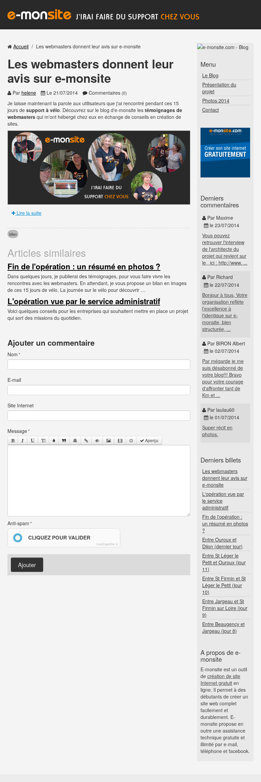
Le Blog (210, 75)
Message (17, 430)
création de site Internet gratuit (220, 679)
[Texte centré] (75, 440)
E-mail (14, 379)
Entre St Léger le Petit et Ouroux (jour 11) (224, 562)
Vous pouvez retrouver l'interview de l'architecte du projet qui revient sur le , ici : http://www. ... (224, 249)
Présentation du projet (219, 88)
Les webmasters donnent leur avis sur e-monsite (224, 478)
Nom (12, 354)
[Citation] (64, 440)
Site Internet (20, 405)
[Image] (109, 440)
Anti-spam (18, 523)
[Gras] (12, 440)
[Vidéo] (120, 440)
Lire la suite (28, 212)
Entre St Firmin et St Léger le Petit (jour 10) (224, 585)
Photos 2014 (215, 100)
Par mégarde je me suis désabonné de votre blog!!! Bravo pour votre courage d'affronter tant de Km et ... (223, 378)
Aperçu (151, 440)
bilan (13, 234)
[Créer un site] (225, 152)
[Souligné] (32, 440)
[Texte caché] (97, 440)
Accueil (21, 46)
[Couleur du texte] (54, 440)
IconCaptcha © (107, 544)
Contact (210, 109)
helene (28, 92)
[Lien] (86, 440)
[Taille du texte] (43, 440)
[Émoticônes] (131, 440)
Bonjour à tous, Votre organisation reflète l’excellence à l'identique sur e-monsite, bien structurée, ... (224, 312)
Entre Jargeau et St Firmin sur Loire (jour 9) (224, 608)
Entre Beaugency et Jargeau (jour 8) (223, 627)
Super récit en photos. (217, 431)
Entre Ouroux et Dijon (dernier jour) (222, 543)
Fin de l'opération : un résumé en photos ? (83, 266)
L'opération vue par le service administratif (83, 301)
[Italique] (23, 440)
